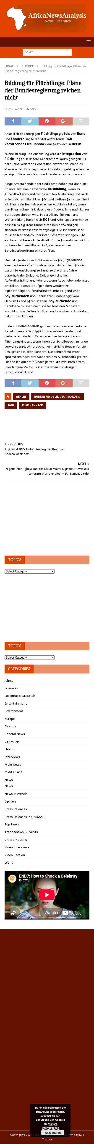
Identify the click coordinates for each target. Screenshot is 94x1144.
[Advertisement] (49, 431)
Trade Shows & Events (21, 831)
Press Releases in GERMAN (24, 816)
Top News (12, 824)
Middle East (13, 771)
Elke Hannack (32, 405)
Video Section (15, 854)
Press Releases (16, 808)
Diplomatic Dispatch (20, 695)
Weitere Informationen (50, 1126)
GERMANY (12, 741)
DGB (11, 405)
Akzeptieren (53, 1133)
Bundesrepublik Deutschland (57, 396)
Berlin (21, 396)
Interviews (12, 756)
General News (15, 733)
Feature (10, 726)
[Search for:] (47, 52)
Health (10, 749)
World (9, 862)
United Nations (16, 839)
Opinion (10, 801)
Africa (9, 680)
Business (11, 688)
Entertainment (16, 703)
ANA (33, 108)
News (9, 779)
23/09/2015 (16, 108)
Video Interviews (17, 847)
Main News (13, 764)
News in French (16, 793)
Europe (10, 718)
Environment (14, 710)
